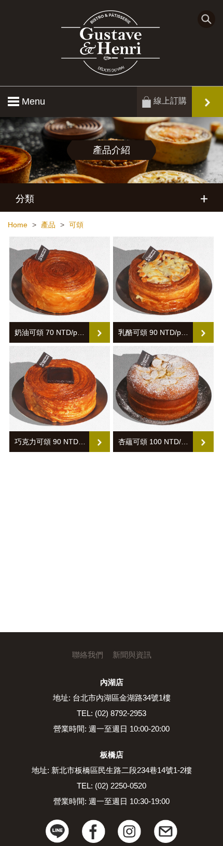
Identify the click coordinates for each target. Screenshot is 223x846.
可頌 (76, 225)
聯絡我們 (87, 654)
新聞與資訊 (132, 654)
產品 (48, 225)
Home (17, 225)
